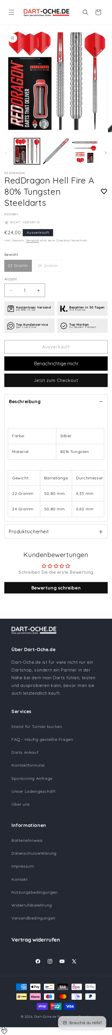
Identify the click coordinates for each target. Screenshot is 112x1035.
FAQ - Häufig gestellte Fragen (42, 739)
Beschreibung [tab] (24, 401)
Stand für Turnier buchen (36, 726)
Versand (32, 240)
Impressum (22, 866)
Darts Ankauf (24, 752)
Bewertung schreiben (56, 588)
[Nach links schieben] (6, 153)
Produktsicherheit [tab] (29, 531)
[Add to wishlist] (104, 191)
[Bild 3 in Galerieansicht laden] (85, 151)
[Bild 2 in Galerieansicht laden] (56, 151)
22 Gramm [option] (18, 265)
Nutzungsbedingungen (34, 892)
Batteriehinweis (27, 840)
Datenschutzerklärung (34, 853)
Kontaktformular (28, 765)
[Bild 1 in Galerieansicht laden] (27, 151)
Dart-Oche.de (45, 1017)
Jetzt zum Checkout (56, 380)
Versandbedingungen (33, 918)
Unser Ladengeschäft (33, 791)
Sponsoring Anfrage (32, 778)
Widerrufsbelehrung (31, 905)
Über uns (20, 804)
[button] (11, 12)
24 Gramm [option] (48, 265)
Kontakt (19, 879)
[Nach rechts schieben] (105, 153)
